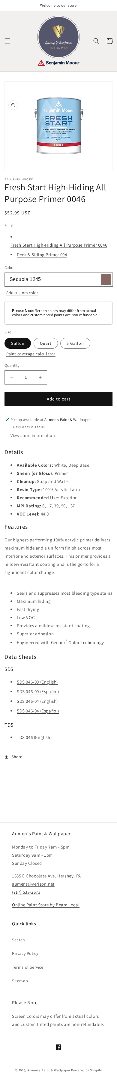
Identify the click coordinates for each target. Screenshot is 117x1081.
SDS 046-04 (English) (37, 701)
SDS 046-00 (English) (37, 682)
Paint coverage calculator (31, 354)
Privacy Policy (25, 953)
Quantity (12, 365)
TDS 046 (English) (34, 737)
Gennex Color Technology (77, 641)
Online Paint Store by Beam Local (46, 905)
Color (9, 267)
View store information (32, 435)
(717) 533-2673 (26, 892)
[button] (7, 41)
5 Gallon (75, 343)
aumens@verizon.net (33, 884)
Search (18, 939)
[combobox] (58, 280)
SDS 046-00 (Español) (38, 691)
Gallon (18, 343)
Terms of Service (28, 967)
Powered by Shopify (86, 1070)
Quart (46, 343)
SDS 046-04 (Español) (38, 711)
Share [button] (16, 756)
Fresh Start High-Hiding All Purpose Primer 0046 (58, 245)
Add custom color (22, 292)
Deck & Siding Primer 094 (42, 254)
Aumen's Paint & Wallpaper (48, 1070)
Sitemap (20, 980)
